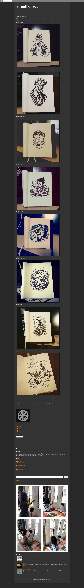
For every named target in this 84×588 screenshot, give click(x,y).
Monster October (20, 469)
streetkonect (27, 6)
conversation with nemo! (27, 569)
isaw (19, 428)
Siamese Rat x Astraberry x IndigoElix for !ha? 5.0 (27, 484)
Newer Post (19, 403)
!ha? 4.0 (18, 472)
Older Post (48, 403)
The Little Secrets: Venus (21, 465)
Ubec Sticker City (20, 461)
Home (34, 403)
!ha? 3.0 (18, 470)
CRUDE (24, 563)
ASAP (18, 466)
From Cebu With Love (21, 462)
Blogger (49, 579)
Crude (18, 468)
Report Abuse (19, 440)
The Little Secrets (20, 464)
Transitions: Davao (20, 460)
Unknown (20, 426)
